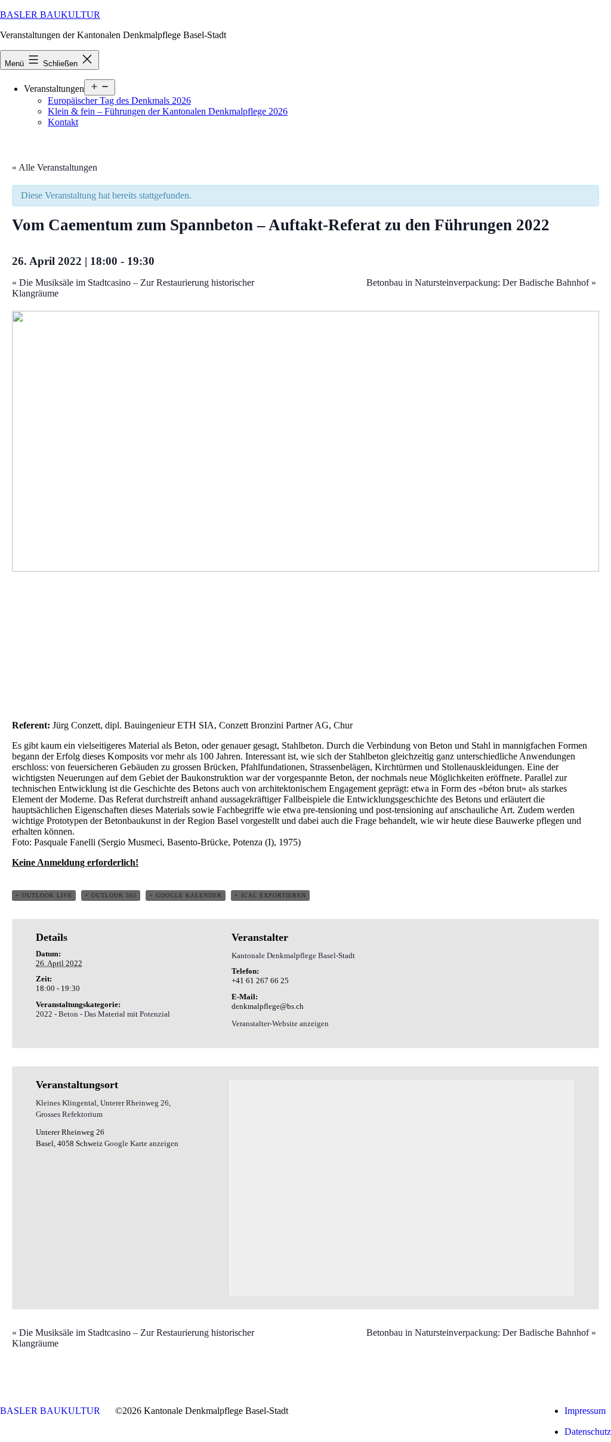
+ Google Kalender (185, 895)
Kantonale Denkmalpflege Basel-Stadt (293, 955)
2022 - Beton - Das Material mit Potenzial (103, 1013)
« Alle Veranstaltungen (54, 167)
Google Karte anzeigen (141, 1143)
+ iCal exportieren (270, 895)
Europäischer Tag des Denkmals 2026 (119, 100)
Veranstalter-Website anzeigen (280, 1023)
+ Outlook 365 (111, 895)
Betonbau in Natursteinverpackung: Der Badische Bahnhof (481, 282)
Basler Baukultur (50, 15)
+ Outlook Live (44, 895)
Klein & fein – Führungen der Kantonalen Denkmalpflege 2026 (168, 111)
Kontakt (63, 122)
